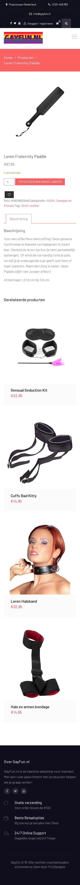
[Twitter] (15, 791)
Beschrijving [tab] (19, 219)
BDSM (51, 200)
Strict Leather (30, 205)
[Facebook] (7, 791)
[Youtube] (24, 791)
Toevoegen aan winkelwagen (40, 181)
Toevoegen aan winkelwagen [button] (40, 347)
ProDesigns (56, 867)
